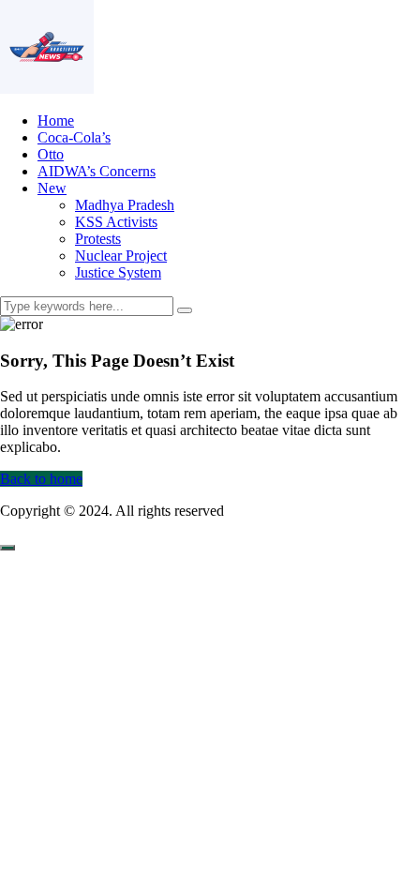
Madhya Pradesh (124, 205)
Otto (50, 154)
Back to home (41, 479)
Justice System (118, 272)
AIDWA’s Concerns (96, 171)
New (52, 188)
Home (55, 120)
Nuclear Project (121, 256)
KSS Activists (116, 222)
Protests (98, 239)
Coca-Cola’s (74, 137)
